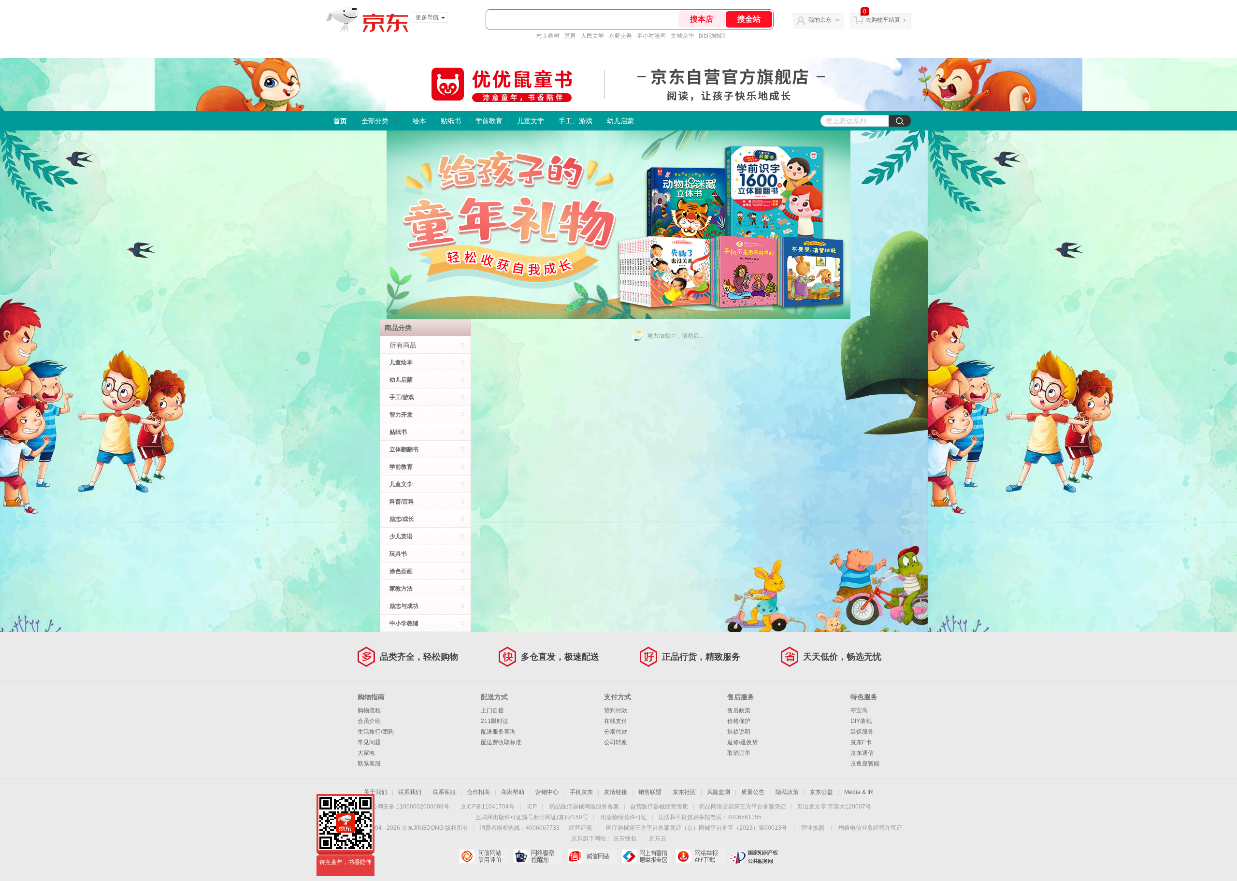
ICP (532, 806)
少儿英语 (401, 536)
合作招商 (478, 792)
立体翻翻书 (403, 449)
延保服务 (862, 731)
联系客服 (369, 763)
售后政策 (738, 710)
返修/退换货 (742, 742)
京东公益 (821, 792)
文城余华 (682, 35)
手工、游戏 (575, 121)
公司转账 (615, 742)
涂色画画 (401, 571)
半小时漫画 (651, 35)
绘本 (419, 121)
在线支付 (615, 721)
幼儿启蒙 (620, 121)
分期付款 (615, 731)
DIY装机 (861, 721)
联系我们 (409, 792)
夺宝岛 (859, 710)
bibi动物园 (712, 35)
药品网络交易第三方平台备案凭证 (742, 806)
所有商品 (403, 345)
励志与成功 (403, 606)
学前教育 (489, 121)
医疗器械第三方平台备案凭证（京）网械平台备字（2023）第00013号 (696, 827)
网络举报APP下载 (700, 856)
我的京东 (820, 19)
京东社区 (684, 792)
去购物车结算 (882, 19)
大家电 (366, 753)
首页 (340, 121)
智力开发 (401, 414)
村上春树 (548, 35)
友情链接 (615, 792)
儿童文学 (530, 121)
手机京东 (581, 792)
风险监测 (718, 792)
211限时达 (494, 721)
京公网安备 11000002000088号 (407, 806)
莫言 (570, 35)
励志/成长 (401, 519)
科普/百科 (401, 501)
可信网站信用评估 (483, 856)
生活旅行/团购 (376, 731)
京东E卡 (861, 742)
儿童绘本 (401, 362)
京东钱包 (624, 838)
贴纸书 (451, 121)
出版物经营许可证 (624, 817)
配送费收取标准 (501, 742)
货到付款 (615, 710)
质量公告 (752, 792)
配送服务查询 (498, 731)
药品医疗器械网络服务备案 (584, 806)
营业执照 (812, 827)
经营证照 (580, 827)
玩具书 (398, 553)
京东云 (657, 838)
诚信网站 (592, 856)
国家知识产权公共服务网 (754, 856)
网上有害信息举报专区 (646, 856)
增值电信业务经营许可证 (870, 827)
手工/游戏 (401, 397)
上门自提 (492, 710)
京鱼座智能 (864, 763)
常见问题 (369, 742)
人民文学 (592, 35)
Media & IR (858, 792)
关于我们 (375, 792)
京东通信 (862, 753)
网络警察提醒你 (537, 856)
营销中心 (547, 792)
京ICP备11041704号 (487, 806)
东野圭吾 (620, 35)
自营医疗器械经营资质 (659, 806)
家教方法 (401, 588)
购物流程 (369, 710)
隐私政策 (787, 792)
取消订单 (738, 753)
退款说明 (738, 731)
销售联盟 (650, 792)
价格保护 (738, 721)
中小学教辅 (403, 623)
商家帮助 (512, 792)
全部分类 (374, 121)
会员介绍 (369, 721)
